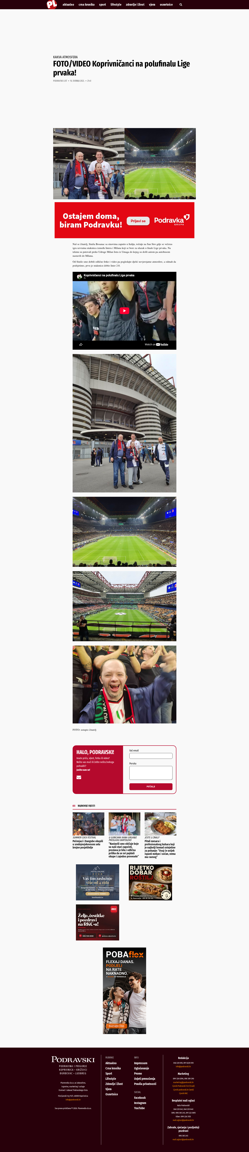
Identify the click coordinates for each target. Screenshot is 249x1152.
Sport (102, 4)
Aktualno (68, 4)
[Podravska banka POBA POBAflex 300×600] (124, 1033)
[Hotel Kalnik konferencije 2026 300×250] (97, 899)
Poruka (132, 763)
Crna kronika (87, 4)
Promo (138, 1073)
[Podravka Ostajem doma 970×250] (124, 237)
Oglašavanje (141, 1068)
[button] (180, 4)
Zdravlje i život (135, 4)
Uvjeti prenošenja (144, 1079)
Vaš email (134, 750)
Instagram (140, 1103)
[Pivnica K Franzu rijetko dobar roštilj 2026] (150, 899)
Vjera (152, 4)
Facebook (140, 1098)
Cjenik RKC (183, 1093)
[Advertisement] (124, 32)
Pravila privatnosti (145, 1084)
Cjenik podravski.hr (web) (183, 1089)
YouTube (139, 1108)
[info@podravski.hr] (79, 777)
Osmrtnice (166, 4)
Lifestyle (116, 4)
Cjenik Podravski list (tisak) (183, 1086)
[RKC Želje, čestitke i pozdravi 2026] (97, 939)
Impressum (140, 1063)
